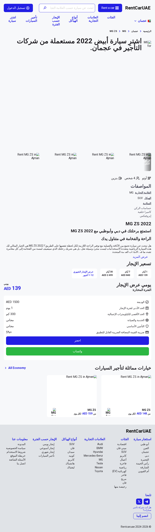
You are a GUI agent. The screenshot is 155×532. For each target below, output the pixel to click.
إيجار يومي (48, 444)
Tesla (99, 463)
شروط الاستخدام (16, 451)
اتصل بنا (21, 463)
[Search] (44, 8)
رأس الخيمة (142, 463)
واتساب (77, 351)
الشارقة (144, 467)
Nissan (99, 467)
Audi (100, 444)
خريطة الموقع (18, 455)
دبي (147, 455)
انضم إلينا (142, 516)
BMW (100, 448)
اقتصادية (121, 444)
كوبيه (71, 455)
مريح (123, 478)
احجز (77, 340)
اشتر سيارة (12, 19)
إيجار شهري (48, 451)
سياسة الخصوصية (16, 448)
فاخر (123, 474)
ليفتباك (70, 467)
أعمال (123, 459)
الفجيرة (145, 459)
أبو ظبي (144, 444)
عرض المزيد (140, 257)
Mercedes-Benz (93, 455)
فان (124, 482)
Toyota (99, 471)
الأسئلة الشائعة (17, 459)
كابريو (123, 455)
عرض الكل (147, 162)
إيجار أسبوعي (47, 448)
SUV (140, 198)
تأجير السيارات (31, 19)
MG (131, 192)
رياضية (122, 467)
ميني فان (121, 448)
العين (146, 448)
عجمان (145, 451)
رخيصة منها (120, 486)
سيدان (70, 451)
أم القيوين (143, 471)
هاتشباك (70, 463)
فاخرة (123, 463)
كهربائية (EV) (119, 471)
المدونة (22, 444)
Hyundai (98, 451)
